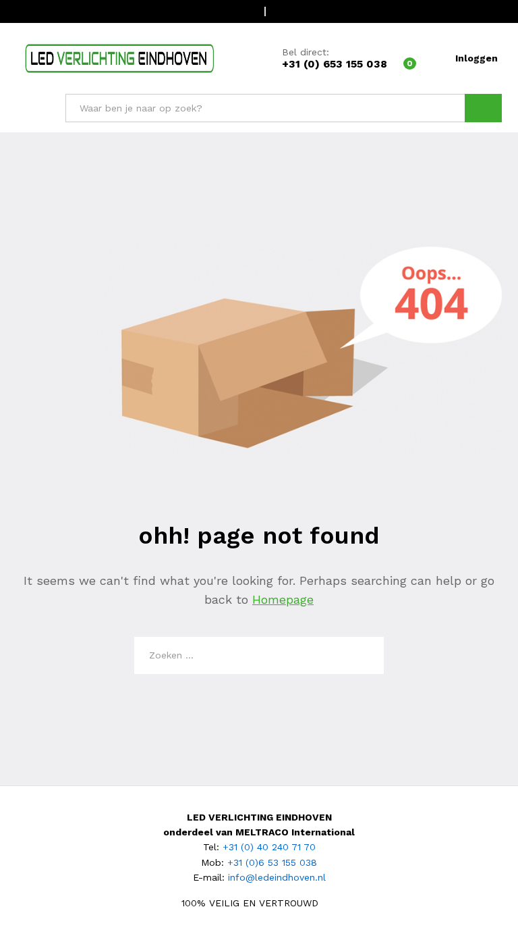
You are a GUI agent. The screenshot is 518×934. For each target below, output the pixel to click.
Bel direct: (305, 52)
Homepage (283, 599)
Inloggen (476, 58)
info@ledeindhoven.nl (277, 877)
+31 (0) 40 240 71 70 (269, 846)
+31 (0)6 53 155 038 (272, 862)
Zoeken (483, 108)
